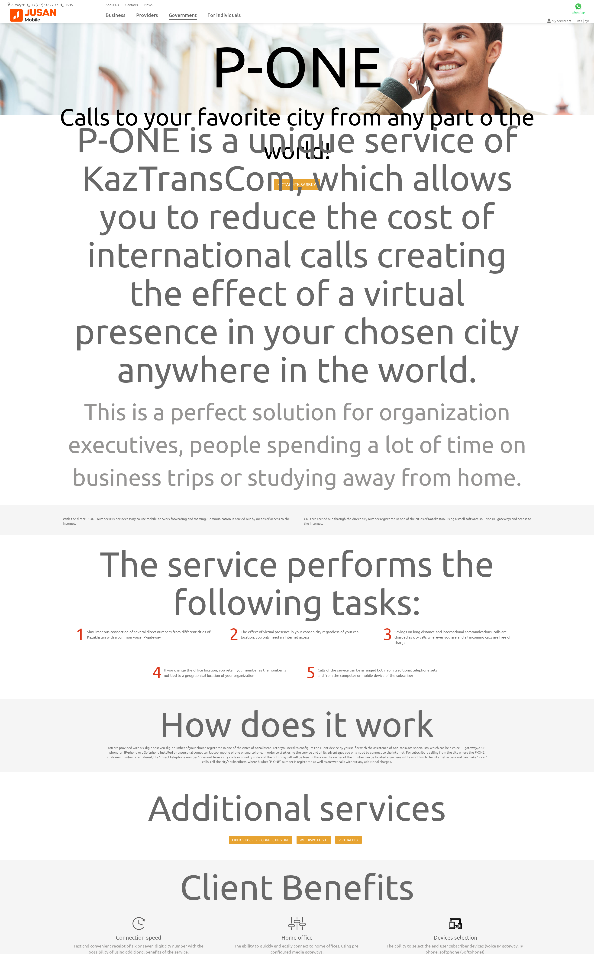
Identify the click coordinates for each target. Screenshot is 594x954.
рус (586, 20)
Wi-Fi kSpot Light (314, 840)
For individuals (224, 15)
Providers (147, 15)
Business (116, 15)
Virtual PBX (348, 840)
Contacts (131, 4)
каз (579, 20)
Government (183, 15)
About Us (112, 4)
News (148, 4)
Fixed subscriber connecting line (260, 840)
